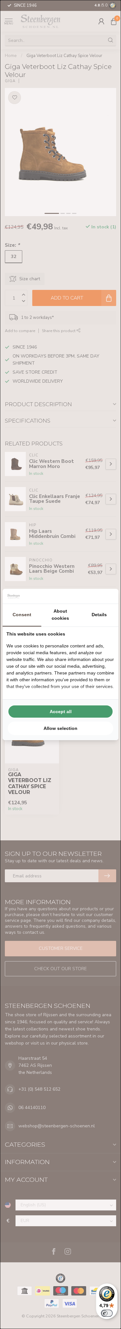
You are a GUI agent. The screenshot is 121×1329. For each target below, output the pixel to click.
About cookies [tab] (60, 614)
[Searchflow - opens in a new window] (106, 596)
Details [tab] (99, 614)
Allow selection (60, 728)
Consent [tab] (22, 614)
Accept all (61, 711)
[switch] (107, 1313)
